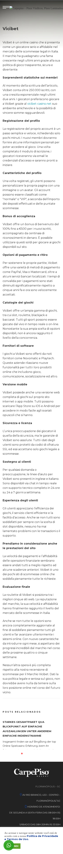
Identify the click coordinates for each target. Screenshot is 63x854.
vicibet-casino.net (39, 103)
